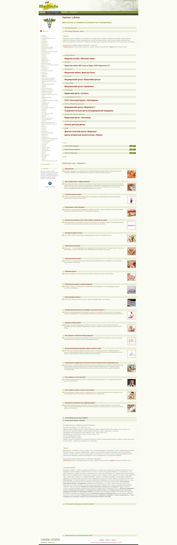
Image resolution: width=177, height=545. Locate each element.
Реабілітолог (45, 134)
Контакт (113, 540)
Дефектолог (45, 62)
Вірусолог (44, 50)
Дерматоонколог (46, 60)
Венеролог (44, 42)
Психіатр (44, 128)
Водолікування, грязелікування (50, 51)
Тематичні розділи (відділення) (46, 14)
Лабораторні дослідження (48, 78)
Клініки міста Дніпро (53, 12)
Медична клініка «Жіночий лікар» (80, 58)
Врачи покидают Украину (72, 297)
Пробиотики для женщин (72, 245)
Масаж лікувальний (47, 88)
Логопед (44, 85)
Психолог (44, 130)
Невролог (44, 101)
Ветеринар (44, 45)
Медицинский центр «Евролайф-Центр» (83, 79)
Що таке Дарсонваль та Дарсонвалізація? (77, 181)
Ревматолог (45, 135)
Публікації (64, 12)
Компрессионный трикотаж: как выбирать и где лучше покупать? (84, 310)
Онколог (44, 110)
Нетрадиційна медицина (48, 107)
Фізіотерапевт (45, 155)
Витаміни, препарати (47, 48)
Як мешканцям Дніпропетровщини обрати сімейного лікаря (83, 348)
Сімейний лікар (67, 47)
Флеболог (44, 156)
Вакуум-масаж (69, 168)
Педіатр (44, 116)
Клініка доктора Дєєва (75, 124)
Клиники (45, 539)
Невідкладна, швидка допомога (50, 100)
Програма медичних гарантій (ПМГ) (49, 124)
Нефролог (44, 109)
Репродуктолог (45, 137)
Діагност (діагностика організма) (50, 65)
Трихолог (44, 152)
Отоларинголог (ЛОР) (47, 113)
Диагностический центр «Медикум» (81, 131)
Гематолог (44, 54)
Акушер (44, 35)
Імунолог (44, 72)
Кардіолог (44, 75)
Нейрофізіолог (45, 103)
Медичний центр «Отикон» (77, 93)
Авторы (107, 540)
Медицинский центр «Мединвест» (80, 107)
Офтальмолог (45, 115)
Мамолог (44, 87)
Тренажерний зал (46, 150)
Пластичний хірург (46, 119)
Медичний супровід (47, 91)
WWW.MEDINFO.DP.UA (129, 0)
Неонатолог (45, 106)
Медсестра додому (47, 93)
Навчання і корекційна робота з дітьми (50, 95)
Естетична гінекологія (47, 70)
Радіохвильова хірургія (48, 132)
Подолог (44, 121)
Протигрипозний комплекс (73, 258)
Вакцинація (45, 41)
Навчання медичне (46, 97)
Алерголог (44, 36)
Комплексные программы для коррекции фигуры (80, 403)
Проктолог (44, 127)
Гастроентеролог (46, 53)
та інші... (64, 156)
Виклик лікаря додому (47, 47)
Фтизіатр (44, 158)
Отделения (55, 539)
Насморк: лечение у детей (73, 322)
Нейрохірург (45, 104)
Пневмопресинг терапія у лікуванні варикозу (78, 284)
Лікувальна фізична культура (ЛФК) (49, 81)
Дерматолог (45, 59)
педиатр (112, 460)
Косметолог (45, 76)
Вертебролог (45, 44)
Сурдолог (44, 144)
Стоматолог (45, 143)
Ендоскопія (44, 69)
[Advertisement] (99, 519)
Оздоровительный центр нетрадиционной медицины (89, 111)
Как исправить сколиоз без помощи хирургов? (79, 335)
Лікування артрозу (70, 271)
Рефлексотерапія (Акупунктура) (50, 138)
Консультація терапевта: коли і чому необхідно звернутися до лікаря (86, 220)
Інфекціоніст (45, 73)
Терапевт (44, 146)
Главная (101, 540)
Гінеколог (44, 57)
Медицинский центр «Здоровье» (79, 86)
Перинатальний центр (47, 118)
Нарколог (44, 98)
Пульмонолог (45, 131)
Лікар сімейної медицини (48, 79)
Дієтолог (44, 66)
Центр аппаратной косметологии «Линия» (84, 135)
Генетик (44, 56)
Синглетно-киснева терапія (73, 194)
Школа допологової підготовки (49, 161)
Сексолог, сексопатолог (48, 140)
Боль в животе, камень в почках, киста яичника (79, 390)
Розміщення (73, 12)
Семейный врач (67, 460)
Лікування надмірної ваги (48, 84)
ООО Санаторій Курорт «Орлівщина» (81, 100)
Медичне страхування (47, 90)
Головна (42, 12)
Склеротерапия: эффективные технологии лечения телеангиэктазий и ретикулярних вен (91, 362)
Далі (133, 149)
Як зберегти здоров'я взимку (73, 233)
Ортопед (44, 112)
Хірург (43, 159)
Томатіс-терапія (46, 147)
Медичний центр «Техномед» (78, 118)
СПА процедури (46, 141)
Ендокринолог (45, 67)
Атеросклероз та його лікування (74, 207)
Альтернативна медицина (48, 38)
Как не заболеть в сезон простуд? (75, 377)
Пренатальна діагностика (48, 122)
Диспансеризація (46, 63)
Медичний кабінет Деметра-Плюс (80, 73)
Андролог (44, 39)
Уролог (43, 153)
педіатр (111, 47)
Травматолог (45, 149)
